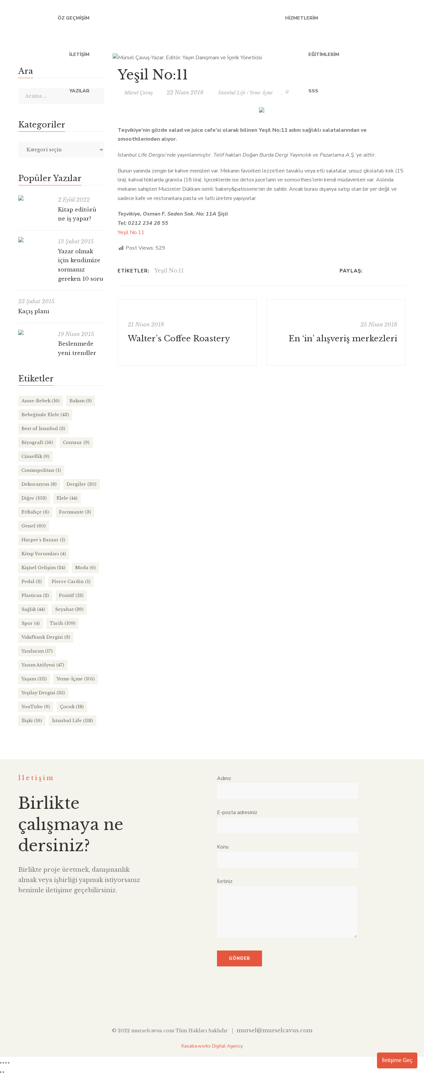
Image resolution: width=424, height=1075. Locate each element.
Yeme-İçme (76, 679)
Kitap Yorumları (44, 554)
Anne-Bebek (41, 401)
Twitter (363, 54)
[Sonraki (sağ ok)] (3, 1072)
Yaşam (34, 679)
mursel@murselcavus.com (274, 1030)
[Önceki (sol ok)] (0, 1072)
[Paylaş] (6, 1062)
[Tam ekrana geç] (3, 1062)
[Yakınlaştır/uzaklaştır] (0, 1062)
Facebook (349, 54)
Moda (85, 567)
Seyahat (69, 609)
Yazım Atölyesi (43, 665)
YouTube (390, 54)
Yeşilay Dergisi (43, 693)
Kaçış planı (33, 311)
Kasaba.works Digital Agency (212, 1046)
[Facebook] (369, 271)
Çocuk (72, 706)
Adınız (224, 778)
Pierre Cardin (71, 581)
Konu (223, 847)
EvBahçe (35, 512)
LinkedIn (376, 54)
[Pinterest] (404, 271)
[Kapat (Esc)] (8, 1062)
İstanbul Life (72, 720)
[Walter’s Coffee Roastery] (187, 332)
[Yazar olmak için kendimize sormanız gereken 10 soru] (34, 239)
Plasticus (35, 595)
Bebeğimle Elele (45, 414)
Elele (67, 498)
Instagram (403, 54)
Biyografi (37, 442)
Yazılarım (37, 651)
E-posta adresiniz (237, 812)
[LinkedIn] (387, 271)
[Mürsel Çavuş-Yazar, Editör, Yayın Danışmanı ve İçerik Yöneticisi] (187, 55)
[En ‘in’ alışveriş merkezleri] (336, 332)
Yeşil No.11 (131, 232)
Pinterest (242, 1005)
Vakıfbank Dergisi (46, 637)
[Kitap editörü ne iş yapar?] (34, 198)
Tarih (63, 623)
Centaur (76, 442)
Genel (34, 526)
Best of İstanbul (43, 428)
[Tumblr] (395, 271)
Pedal (32, 581)
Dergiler (81, 484)
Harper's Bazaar (43, 540)
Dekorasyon (39, 484)
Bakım (81, 401)
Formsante (75, 512)
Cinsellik (35, 456)
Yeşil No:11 (169, 270)
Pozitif (71, 595)
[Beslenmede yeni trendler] (34, 332)
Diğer (34, 498)
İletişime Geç (397, 1060)
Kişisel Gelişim (43, 567)
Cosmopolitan (41, 470)
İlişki (32, 720)
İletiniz (225, 881)
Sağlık (33, 609)
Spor (31, 623)
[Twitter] (378, 271)
